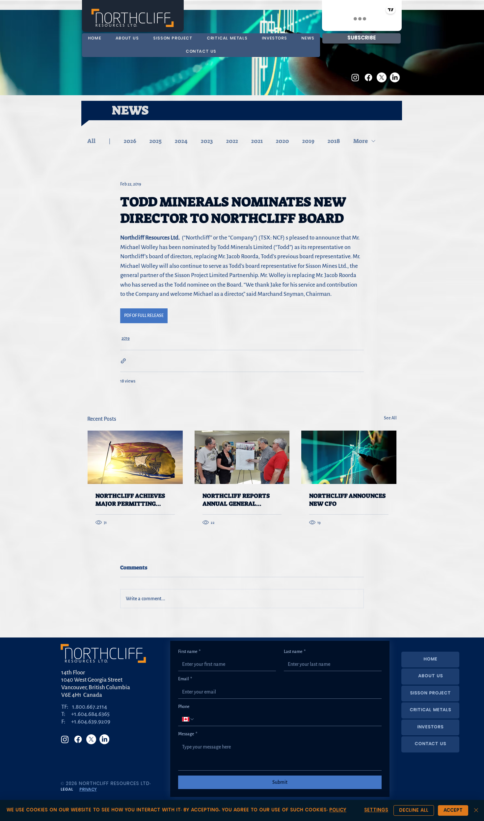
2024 (181, 141)
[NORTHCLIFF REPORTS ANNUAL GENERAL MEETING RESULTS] (242, 457)
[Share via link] (123, 361)
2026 (130, 141)
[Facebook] (368, 77)
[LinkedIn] (395, 77)
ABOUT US (430, 676)
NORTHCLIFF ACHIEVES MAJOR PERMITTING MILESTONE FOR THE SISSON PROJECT (130, 500)
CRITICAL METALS (430, 710)
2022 (232, 141)
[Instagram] (355, 77)
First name (189, 651)
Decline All (413, 810)
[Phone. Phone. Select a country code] (188, 719)
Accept (453, 810)
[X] (382, 77)
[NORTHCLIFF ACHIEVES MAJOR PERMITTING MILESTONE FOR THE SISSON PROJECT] (135, 457)
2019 (308, 141)
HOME (430, 659)
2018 (334, 141)
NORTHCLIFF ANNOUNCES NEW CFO (347, 500)
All (91, 141)
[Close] (476, 810)
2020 (282, 141)
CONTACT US (430, 744)
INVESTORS (430, 727)
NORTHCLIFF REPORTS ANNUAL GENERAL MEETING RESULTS (236, 500)
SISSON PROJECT (430, 693)
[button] (227, 38)
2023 (207, 141)
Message (187, 734)
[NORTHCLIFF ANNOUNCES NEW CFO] (348, 457)
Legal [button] (67, 790)
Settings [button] (376, 810)
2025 (155, 141)
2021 (257, 141)
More (360, 141)
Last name (295, 651)
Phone (184, 706)
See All (390, 418)
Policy (337, 810)
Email (185, 679)
